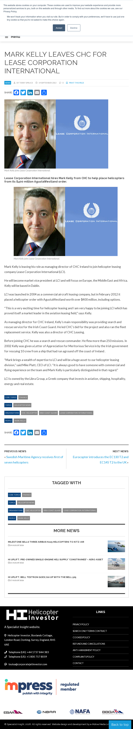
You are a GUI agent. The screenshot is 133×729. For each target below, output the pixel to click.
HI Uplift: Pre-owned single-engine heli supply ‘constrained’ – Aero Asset (55, 559)
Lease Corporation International (76, 413)
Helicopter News (22, 405)
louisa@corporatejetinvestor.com (27, 664)
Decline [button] (73, 27)
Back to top (120, 724)
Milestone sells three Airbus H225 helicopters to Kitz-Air (46, 542)
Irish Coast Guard (48, 413)
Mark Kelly (20, 421)
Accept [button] (59, 27)
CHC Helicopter (29, 413)
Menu (15, 37)
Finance (23, 397)
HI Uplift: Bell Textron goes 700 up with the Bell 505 (42, 577)
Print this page (76, 83)
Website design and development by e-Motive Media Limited (83, 724)
